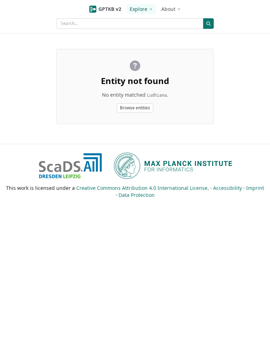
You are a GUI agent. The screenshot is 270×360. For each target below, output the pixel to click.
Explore (138, 9)
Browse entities (135, 108)
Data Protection (136, 195)
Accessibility (227, 188)
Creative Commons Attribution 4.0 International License (141, 188)
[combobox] (129, 23)
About (168, 9)
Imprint (255, 188)
